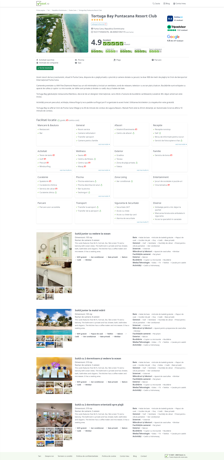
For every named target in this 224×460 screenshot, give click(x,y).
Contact (144, 456)
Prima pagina (40, 10)
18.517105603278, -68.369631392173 (113, 32)
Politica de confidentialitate (87, 456)
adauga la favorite (98, 24)
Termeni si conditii (65, 456)
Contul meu (124, 456)
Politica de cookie (109, 456)
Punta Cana (72, 10)
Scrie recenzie (45, 68)
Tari (48, 10)
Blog (135, 456)
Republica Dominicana (59, 10)
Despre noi (49, 456)
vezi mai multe (103, 144)
